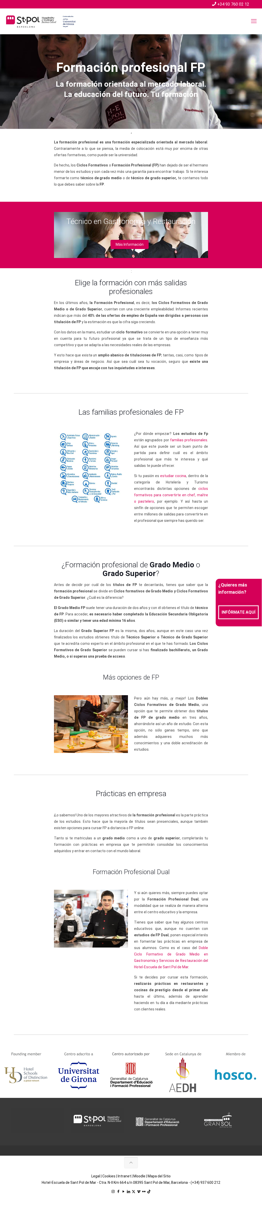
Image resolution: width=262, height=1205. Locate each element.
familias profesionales (188, 440)
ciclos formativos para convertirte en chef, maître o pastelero (171, 495)
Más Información (130, 244)
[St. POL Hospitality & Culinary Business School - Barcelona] (41, 21)
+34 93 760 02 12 (233, 4)
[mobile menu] (253, 21)
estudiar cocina (173, 476)
